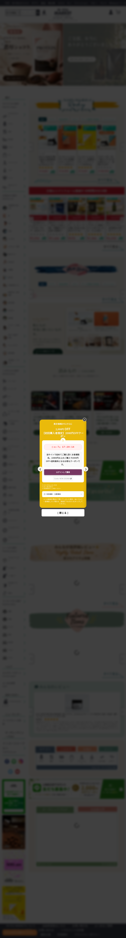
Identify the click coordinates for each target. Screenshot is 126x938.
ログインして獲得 (63, 472)
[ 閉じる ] (63, 512)
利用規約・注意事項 (54, 494)
